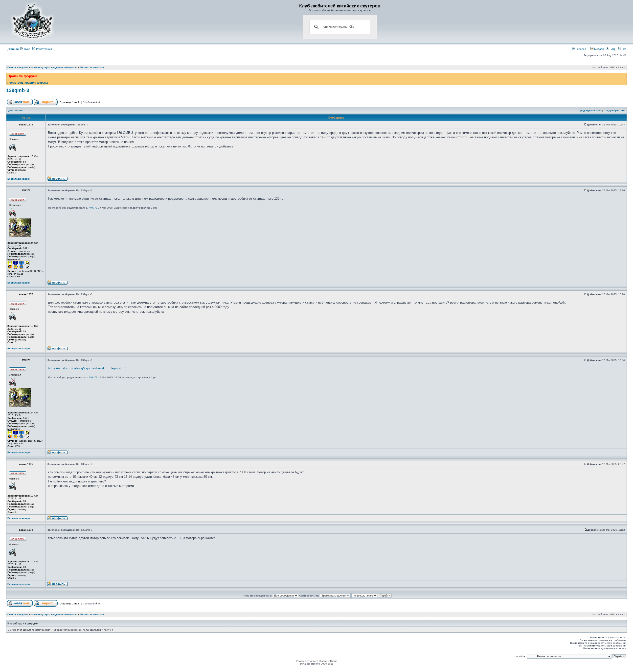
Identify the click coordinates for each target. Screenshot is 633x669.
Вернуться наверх (18, 178)
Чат (623, 49)
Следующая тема (614, 110)
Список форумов (17, 67)
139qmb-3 (17, 90)
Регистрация (43, 49)
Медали (598, 49)
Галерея (580, 49)
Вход (26, 49)
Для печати (15, 110)
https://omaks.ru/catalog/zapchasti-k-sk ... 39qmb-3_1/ (87, 368)
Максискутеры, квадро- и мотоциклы (54, 67)
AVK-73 (93, 207)
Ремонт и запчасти (92, 67)
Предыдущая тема (590, 110)
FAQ (612, 49)
